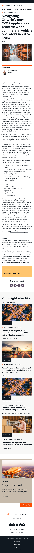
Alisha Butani (13, 338)
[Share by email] (22, 285)
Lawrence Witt (6, 413)
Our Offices (16, 518)
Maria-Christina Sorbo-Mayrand (21, 413)
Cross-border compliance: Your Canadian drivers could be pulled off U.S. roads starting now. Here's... (16, 407)
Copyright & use (17, 547)
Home (3, 9)
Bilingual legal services (17, 529)
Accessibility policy (17, 549)
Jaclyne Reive (12, 70)
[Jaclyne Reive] (4, 72)
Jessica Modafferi (7, 448)
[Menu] (31, 5)
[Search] (3, 1)
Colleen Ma (5, 338)
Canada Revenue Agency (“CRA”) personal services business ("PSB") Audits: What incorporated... (15, 333)
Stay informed (17, 541)
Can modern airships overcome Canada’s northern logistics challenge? (17, 443)
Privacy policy (17, 544)
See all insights (7, 302)
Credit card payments (17, 532)
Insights (9, 9)
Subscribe (26, 505)
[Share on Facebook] (11, 285)
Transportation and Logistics (22, 9)
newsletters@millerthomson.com (18, 262)
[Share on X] (18, 285)
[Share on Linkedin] (15, 285)
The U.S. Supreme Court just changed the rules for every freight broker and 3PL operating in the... (16, 370)
